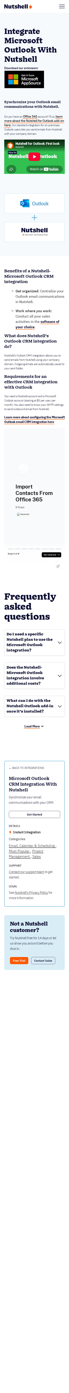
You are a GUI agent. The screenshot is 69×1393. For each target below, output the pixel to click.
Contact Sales (43, 960)
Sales (36, 856)
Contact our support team (26, 872)
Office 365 (30, 116)
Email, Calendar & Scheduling (32, 845)
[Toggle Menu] (62, 6)
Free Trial (19, 960)
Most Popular (19, 851)
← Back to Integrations (26, 768)
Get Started (34, 814)
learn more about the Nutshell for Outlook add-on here (34, 120)
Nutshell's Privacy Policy (31, 892)
